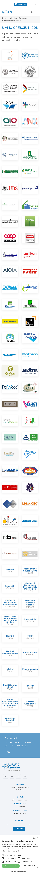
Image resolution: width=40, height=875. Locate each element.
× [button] (37, 838)
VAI (8, 752)
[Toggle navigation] (36, 12)
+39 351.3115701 (20, 807)
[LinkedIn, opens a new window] (12, 776)
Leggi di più (17, 851)
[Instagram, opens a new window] (18, 776)
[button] (35, 4)
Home (4, 18)
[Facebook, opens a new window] (5, 776)
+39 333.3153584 (20, 813)
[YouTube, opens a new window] (25, 776)
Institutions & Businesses (18, 18)
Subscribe (19, 829)
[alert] (20, 855)
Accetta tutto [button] (10, 866)
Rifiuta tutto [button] (29, 866)
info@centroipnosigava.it (20, 800)
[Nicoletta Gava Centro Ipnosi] (7, 12)
